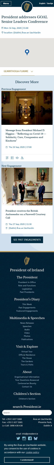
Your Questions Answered (27, 380)
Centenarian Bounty (27, 383)
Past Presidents (27, 292)
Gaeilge (50, 3)
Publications (27, 339)
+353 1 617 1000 (14, 419)
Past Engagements (27, 307)
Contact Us (27, 386)
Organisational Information (27, 376)
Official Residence (27, 354)
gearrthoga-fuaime (16, 71)
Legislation (27, 288)
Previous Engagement (13, 89)
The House (27, 358)
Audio (27, 329)
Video (27, 332)
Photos (27, 336)
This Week (27, 304)
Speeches (27, 326)
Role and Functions (27, 285)
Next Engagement (11, 165)
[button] (27, 52)
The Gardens (27, 361)
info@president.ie (30, 433)
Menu (6, 3)
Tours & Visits (27, 364)
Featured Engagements (27, 310)
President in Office (27, 282)
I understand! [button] (27, 460)
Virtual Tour (27, 351)
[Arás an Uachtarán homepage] (27, 261)
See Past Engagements (27, 239)
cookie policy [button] (32, 452)
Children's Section (27, 398)
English (42, 3)
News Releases (27, 323)
